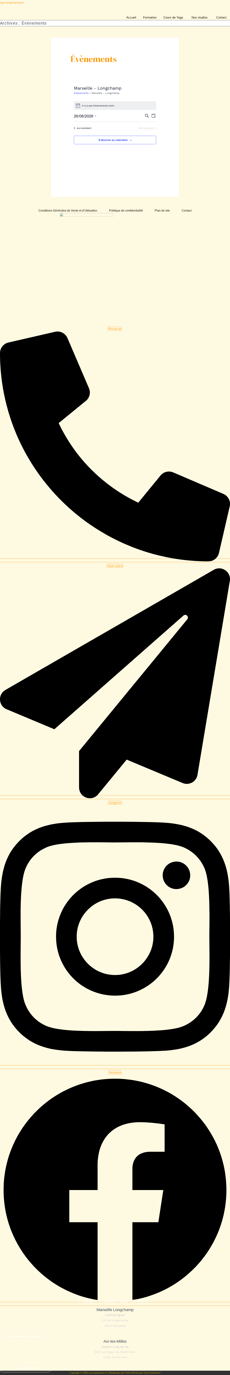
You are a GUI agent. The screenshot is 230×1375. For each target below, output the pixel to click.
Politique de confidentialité (126, 210)
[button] (174, 17)
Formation (150, 17)
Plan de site (162, 210)
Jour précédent (84, 127)
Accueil (131, 17)
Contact (221, 17)
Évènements (81, 93)
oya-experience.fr (12, 2)
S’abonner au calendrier (113, 140)
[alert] (115, 105)
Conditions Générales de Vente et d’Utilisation (67, 210)
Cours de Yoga (173, 17)
